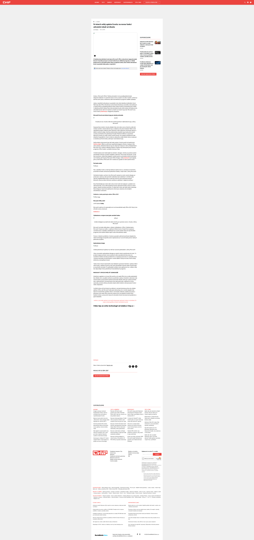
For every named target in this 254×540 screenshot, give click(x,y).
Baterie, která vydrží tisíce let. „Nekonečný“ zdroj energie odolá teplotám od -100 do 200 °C (101, 420)
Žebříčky (109, 2)
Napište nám (110, 365)
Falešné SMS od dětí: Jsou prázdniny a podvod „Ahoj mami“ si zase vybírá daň (135, 432)
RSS (129, 456)
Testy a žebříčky (114, 409)
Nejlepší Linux (97, 498)
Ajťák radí (95, 488)
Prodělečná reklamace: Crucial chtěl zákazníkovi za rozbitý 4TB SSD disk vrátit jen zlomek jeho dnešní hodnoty (146, 65)
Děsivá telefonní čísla (106, 487)
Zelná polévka (104, 493)
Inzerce (130, 454)
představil (126, 158)
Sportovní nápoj (150, 491)
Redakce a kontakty (133, 451)
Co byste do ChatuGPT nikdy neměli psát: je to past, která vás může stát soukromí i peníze (135, 420)
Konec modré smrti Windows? (154, 495)
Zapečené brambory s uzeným (149, 493)
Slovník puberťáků (115, 487)
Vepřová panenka (106, 491)
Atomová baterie (115, 497)
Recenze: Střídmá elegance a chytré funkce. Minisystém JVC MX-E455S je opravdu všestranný (118, 438)
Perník (121, 493)
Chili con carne (142, 491)
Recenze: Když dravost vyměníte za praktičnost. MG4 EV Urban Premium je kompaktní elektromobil (109, 518)
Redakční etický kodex (133, 453)
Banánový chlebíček (134, 491)
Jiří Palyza (95, 29)
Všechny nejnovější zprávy (101, 375)
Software (95, 360)
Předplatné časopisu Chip (116, 451)
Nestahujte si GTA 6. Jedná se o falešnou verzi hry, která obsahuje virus (108, 524)
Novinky (97, 2)
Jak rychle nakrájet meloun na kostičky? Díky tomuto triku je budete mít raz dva (144, 518)
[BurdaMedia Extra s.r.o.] (100, 453)
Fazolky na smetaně (115, 491)
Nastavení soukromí (115, 457)
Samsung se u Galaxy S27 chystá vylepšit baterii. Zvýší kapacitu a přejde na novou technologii (101, 439)
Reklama (112, 454)
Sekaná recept (116, 493)
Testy (103, 2)
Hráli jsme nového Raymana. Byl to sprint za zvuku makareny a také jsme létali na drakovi (146, 44)
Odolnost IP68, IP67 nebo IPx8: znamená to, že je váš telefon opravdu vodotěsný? (152, 424)
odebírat (157, 454)
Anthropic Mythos (106, 497)
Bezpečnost (117, 2)
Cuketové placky (97, 493)
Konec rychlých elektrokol (116, 495)
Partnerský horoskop (124, 487)
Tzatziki (110, 493)
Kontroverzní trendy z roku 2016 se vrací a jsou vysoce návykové (142, 521)
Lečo (125, 493)
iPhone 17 (144, 497)
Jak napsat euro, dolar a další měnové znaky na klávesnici (105, 521)
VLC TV (149, 497)
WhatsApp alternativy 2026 (124, 488)
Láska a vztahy (151, 487)
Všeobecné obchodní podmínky (117, 456)
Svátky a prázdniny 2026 (103, 488)
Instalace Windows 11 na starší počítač (131, 495)
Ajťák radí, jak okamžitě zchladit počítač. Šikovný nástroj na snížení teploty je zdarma (152, 412)
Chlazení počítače (106, 495)
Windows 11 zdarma (98, 497)
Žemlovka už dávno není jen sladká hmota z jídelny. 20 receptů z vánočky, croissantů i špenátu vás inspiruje (143, 510)
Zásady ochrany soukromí (116, 459)
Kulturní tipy (157, 487)
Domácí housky (139, 493)
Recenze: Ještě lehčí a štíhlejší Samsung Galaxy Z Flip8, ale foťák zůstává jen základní (118, 432)
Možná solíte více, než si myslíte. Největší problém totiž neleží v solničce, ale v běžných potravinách (144, 506)
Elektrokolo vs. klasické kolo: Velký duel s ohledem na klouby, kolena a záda (152, 418)
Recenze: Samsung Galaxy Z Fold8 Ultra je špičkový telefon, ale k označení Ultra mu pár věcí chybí (118, 420)
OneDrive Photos (143, 495)
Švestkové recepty (130, 493)
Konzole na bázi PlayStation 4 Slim (126, 497)
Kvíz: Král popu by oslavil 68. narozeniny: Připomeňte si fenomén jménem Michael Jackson (143, 525)
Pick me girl (132, 487)
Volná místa (113, 453)
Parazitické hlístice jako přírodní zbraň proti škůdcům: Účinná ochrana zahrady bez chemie (143, 514)
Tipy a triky (138, 2)
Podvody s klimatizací (156, 497)
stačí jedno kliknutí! (125, 68)
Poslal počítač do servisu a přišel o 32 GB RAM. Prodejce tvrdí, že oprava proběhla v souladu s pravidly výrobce (147, 54)
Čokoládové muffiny (124, 491)
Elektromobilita (128, 2)
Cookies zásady (113, 460)
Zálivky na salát (157, 491)
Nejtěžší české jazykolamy (141, 487)
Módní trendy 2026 (113, 488)
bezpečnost (131, 409)
